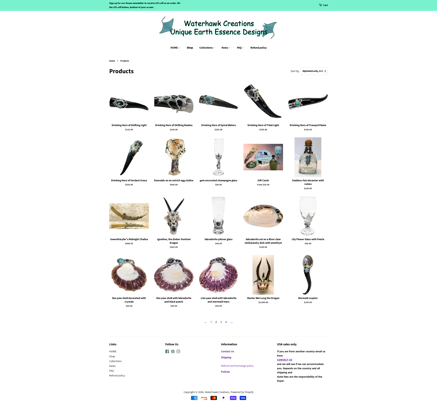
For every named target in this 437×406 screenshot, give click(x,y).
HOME (174, 48)
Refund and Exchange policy (237, 365)
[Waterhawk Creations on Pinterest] (173, 352)
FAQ (239, 48)
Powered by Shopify (242, 392)
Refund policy (258, 48)
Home (112, 60)
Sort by (295, 71)
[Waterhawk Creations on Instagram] (178, 352)
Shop (190, 48)
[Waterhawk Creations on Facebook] (167, 352)
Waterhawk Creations (217, 392)
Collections (206, 48)
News (225, 48)
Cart (325, 5)
